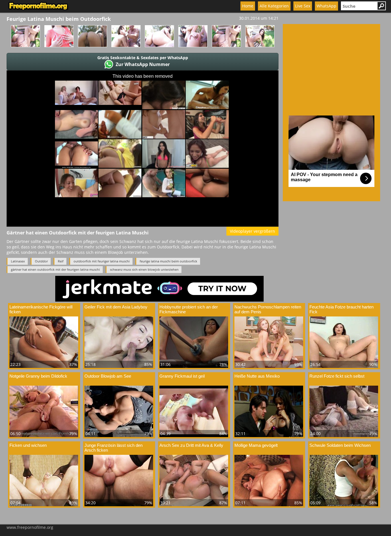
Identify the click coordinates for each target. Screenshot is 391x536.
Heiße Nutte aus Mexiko (257, 376)
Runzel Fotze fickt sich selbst (336, 376)
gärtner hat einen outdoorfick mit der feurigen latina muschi (55, 269)
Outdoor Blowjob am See (107, 376)
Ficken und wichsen (28, 445)
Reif (61, 261)
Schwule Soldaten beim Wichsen (340, 445)
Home (247, 6)
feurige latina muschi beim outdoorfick (168, 261)
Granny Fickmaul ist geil (182, 376)
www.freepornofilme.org (30, 527)
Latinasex (18, 261)
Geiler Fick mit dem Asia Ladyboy (115, 306)
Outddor (41, 261)
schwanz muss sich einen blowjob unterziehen (144, 269)
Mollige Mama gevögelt (256, 445)
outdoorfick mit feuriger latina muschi (102, 261)
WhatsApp (326, 6)
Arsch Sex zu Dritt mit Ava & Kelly (191, 445)
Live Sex (302, 6)
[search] (359, 5)
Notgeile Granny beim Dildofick (38, 376)
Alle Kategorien (274, 6)
